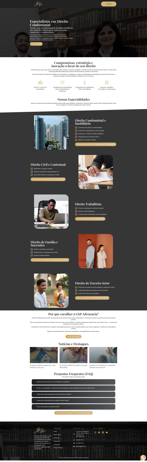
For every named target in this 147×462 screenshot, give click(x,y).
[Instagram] (95, 432)
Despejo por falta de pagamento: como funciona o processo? (43, 366)
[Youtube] (107, 432)
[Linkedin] (103, 432)
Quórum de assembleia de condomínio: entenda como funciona (102, 366)
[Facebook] (99, 432)
